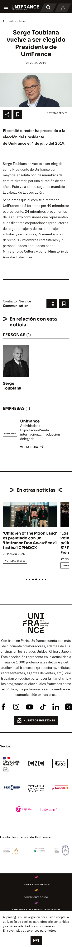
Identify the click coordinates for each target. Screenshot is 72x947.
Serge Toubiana (15, 163)
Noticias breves (57, 113)
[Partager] (7, 114)
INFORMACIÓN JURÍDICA (36, 884)
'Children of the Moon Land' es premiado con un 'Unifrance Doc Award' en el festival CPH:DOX (30, 540)
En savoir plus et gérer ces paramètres (29, 930)
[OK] (36, 940)
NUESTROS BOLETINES (39, 720)
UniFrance (17, 143)
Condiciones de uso (36, 897)
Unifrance (42, 169)
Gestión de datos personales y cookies (36, 910)
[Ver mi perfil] (63, 7)
